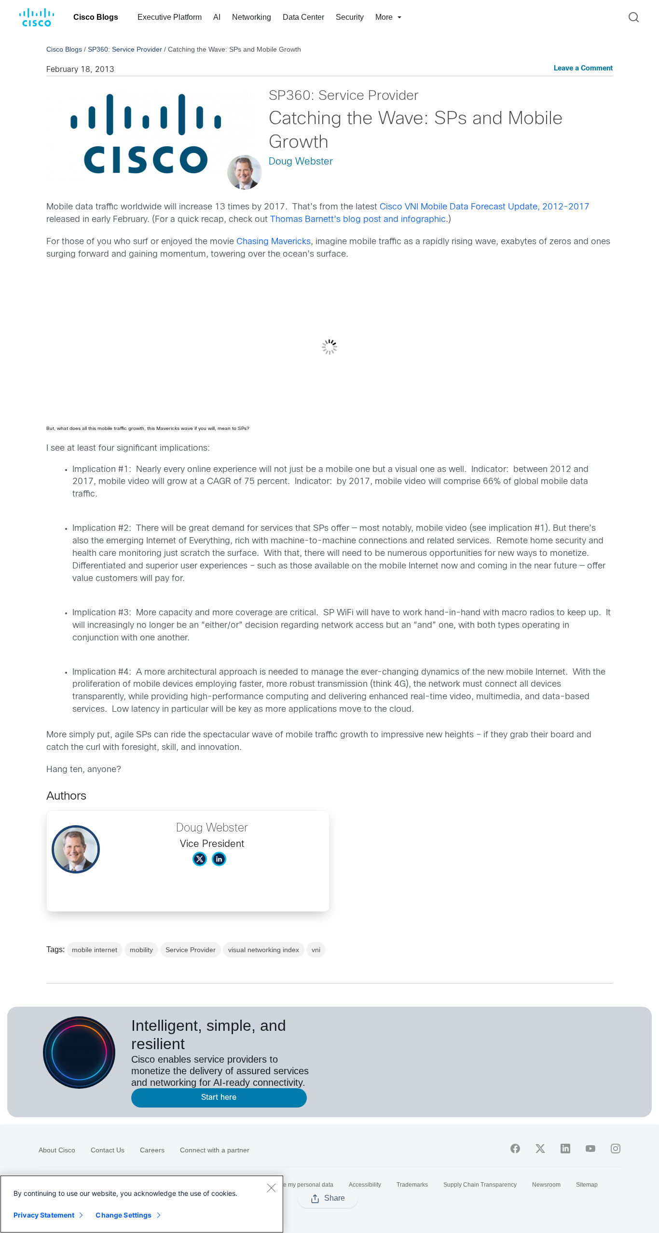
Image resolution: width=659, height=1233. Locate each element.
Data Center (303, 17)
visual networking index (263, 950)
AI (216, 17)
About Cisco (57, 1150)
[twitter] (540, 1148)
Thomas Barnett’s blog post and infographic (358, 220)
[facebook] (515, 1148)
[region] (142, 1204)
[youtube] (590, 1148)
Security (350, 17)
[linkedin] (565, 1148)
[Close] (271, 1187)
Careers (152, 1150)
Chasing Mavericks (273, 242)
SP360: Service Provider (125, 49)
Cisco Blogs (95, 17)
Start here (218, 1097)
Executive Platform (169, 17)
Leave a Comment (583, 69)
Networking (251, 17)
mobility (141, 950)
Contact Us (107, 1150)
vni (316, 950)
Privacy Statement (44, 1215)
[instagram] (615, 1148)
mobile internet (94, 950)
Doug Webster (301, 161)
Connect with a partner (214, 1150)
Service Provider (190, 950)
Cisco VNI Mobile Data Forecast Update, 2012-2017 (485, 207)
